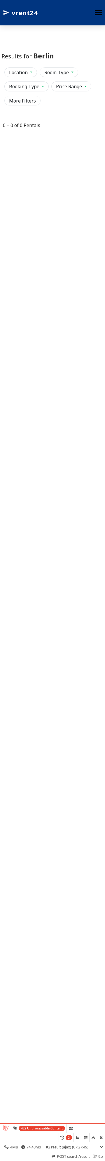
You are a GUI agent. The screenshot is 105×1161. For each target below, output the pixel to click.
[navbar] (98, 13)
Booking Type (25, 86)
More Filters (22, 101)
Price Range (69, 86)
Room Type (57, 72)
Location (19, 72)
